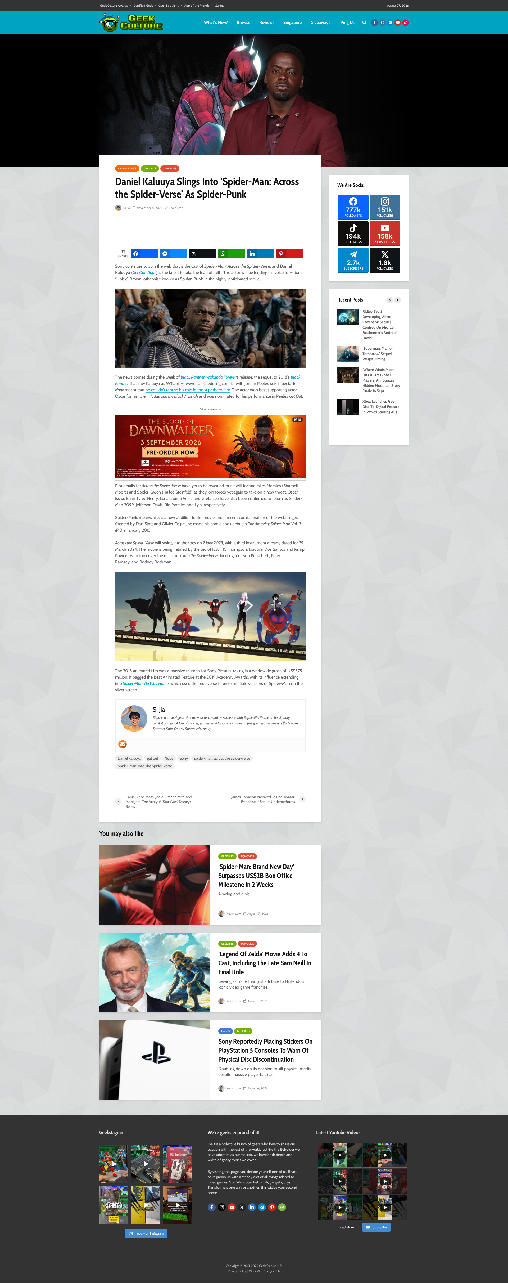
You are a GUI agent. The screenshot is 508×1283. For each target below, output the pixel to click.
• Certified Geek (141, 5)
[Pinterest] (272, 1207)
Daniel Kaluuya (129, 758)
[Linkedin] (252, 1207)
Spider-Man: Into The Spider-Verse (145, 766)
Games (225, 1031)
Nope (151, 272)
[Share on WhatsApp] (231, 253)
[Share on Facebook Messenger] (173, 253)
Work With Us (258, 1271)
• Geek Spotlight (167, 5)
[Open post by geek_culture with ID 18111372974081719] (113, 1164)
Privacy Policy (237, 1271)
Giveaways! (321, 22)
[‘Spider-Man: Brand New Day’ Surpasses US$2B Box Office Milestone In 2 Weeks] (154, 885)
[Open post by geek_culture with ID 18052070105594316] (145, 1164)
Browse (243, 22)
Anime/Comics (127, 168)
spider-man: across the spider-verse (222, 758)
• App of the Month (195, 5)
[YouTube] (232, 1207)
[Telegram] (262, 1207)
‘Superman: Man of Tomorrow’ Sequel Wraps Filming (377, 353)
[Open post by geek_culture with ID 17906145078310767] (177, 1164)
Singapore (292, 22)
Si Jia (126, 208)
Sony (184, 758)
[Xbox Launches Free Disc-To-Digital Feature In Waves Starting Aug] (348, 406)
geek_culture (113, 1148)
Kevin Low (233, 914)
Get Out (139, 272)
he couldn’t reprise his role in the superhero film (188, 389)
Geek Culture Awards (114, 5)
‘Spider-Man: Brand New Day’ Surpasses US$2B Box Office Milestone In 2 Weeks (256, 875)
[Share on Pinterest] (289, 253)
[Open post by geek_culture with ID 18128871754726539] (145, 1205)
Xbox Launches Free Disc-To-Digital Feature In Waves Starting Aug (380, 406)
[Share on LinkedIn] (260, 253)
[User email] (122, 744)
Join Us (275, 1271)
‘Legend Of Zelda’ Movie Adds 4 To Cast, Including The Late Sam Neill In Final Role (264, 963)
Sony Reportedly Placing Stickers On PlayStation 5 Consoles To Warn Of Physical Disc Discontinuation (265, 1050)
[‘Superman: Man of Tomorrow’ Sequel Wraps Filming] (348, 353)
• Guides (217, 5)
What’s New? (216, 22)
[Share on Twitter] (202, 253)
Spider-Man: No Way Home (146, 683)
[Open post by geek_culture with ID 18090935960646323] (177, 1205)
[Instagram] (222, 1207)
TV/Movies (169, 168)
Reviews (266, 22)
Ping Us (348, 22)
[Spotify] (282, 1207)
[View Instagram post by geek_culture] (125, 1180)
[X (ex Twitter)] (242, 1207)
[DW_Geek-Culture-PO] (210, 445)
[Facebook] (212, 1207)
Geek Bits (150, 168)
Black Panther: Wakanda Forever (208, 377)
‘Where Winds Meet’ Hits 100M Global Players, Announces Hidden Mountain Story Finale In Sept (381, 380)
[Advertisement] (211, 230)
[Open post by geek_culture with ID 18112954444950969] (113, 1205)
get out (152, 758)
